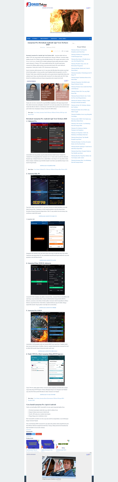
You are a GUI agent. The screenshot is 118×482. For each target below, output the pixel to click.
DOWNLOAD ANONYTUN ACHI (48, 260)
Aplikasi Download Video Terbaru (47, 451)
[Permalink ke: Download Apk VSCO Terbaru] (62, 444)
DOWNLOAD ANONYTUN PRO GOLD (47, 351)
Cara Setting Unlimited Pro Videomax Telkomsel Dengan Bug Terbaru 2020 (50, 169)
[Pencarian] (90, 38)
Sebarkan (29, 434)
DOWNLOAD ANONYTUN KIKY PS (48, 216)
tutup (90, 452)
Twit (34, 434)
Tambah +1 (38, 434)
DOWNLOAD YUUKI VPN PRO (47, 394)
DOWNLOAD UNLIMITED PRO (47, 165)
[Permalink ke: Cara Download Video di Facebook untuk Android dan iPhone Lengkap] (32, 444)
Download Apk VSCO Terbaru (61, 451)
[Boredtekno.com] (36, 4)
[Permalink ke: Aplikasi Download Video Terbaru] (47, 444)
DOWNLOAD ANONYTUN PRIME (47, 307)
